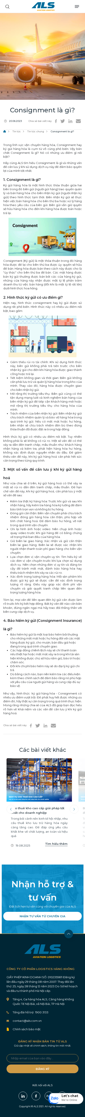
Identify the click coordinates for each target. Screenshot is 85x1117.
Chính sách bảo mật (27, 1029)
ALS (43, 6)
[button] (65, 1098)
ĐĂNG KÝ (42, 1069)
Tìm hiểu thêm (56, 843)
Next (74, 809)
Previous (11, 809)
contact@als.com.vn (27, 1020)
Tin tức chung (35, 131)
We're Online (69, 1100)
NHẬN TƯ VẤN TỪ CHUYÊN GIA (42, 916)
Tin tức (16, 131)
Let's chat (69, 1095)
